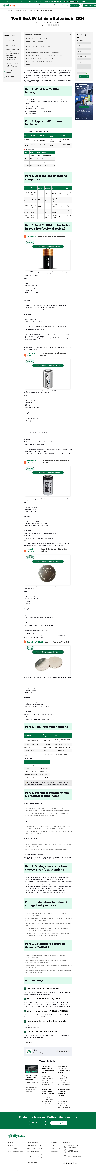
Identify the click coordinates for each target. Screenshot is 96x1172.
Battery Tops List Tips (21, 10)
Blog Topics (31, 5)
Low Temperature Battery (34, 1157)
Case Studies (54, 1151)
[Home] (6, 5)
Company (65, 5)
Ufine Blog (54, 1145)
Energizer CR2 (31, 354)
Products (39, 5)
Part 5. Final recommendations (35, 49)
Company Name (81, 56)
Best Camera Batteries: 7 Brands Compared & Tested (64, 1069)
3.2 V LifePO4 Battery (33, 1151)
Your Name (80, 40)
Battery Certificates (13, 1148)
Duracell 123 (32, 236)
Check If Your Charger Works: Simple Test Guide (48, 1091)
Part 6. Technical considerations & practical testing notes (42, 52)
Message (79, 62)
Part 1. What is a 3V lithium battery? (36, 38)
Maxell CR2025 (30, 550)
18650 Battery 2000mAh (34, 1148)
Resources (57, 5)
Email (78, 46)
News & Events (55, 1148)
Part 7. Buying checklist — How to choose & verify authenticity (44, 55)
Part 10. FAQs (30, 64)
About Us (10, 1145)
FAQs (52, 1154)
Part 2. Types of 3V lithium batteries (36, 41)
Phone (79, 51)
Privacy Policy (52, 1170)
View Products (37, 1123)
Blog (12, 5)
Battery (22, 1136)
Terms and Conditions (65, 1170)
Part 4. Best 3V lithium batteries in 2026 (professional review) (44, 47)
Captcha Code (81, 70)
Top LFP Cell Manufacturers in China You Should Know (48, 1069)
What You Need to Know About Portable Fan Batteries (64, 1092)
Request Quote (58, 1123)
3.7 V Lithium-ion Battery (34, 1145)
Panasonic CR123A (31, 461)
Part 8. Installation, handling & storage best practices (41, 58)
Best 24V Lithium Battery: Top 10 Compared (31, 1077)
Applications (48, 5)
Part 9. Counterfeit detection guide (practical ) (39, 61)
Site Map (77, 1170)
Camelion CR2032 (35, 642)
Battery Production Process (15, 1151)
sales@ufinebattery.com (74, 1156)
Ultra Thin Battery (32, 1162)
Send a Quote (84, 76)
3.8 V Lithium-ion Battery (34, 1154)
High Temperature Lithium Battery (37, 1160)
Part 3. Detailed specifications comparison (38, 44)
